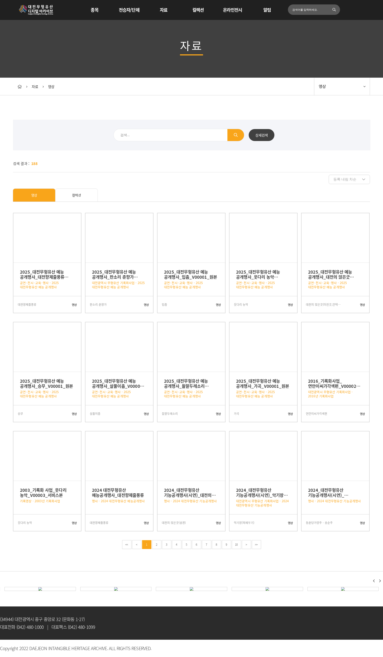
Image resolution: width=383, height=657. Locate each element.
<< (126, 544)
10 (236, 544)
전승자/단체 (129, 10)
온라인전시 (232, 10)
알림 (267, 10)
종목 (94, 10)
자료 (163, 10)
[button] (374, 581)
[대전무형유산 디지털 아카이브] (36, 10)
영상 (51, 86)
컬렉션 (198, 10)
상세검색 (261, 135)
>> (256, 544)
